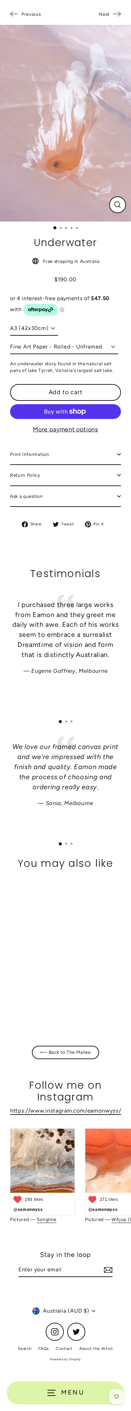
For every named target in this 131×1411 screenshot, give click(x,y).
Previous (31, 14)
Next (104, 14)
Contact (64, 1348)
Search (25, 1348)
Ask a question (26, 496)
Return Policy (25, 475)
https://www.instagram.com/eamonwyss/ (65, 1110)
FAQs (43, 1348)
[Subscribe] (107, 1270)
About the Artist (96, 1348)
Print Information (29, 454)
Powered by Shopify (65, 1359)
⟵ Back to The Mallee (65, 1052)
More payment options (65, 429)
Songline (46, 1219)
